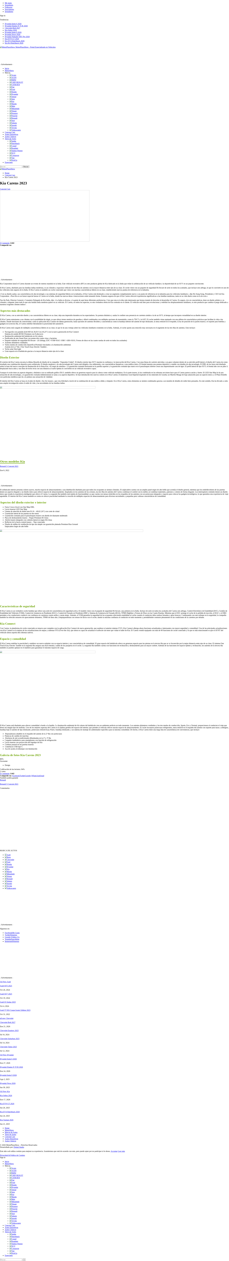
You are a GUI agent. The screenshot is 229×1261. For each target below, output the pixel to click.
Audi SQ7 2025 (6, 994)
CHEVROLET (17, 82)
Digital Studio (19, 1147)
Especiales (9, 162)
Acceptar (114, 1151)
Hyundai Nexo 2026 (12, 34)
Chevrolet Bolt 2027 (12, 28)
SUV (13, 153)
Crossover (15, 155)
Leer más (121, 1151)
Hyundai (14, 94)
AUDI (13, 77)
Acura (13, 75)
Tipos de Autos (10, 139)
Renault (14, 118)
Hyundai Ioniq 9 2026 (13, 32)
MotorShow (9, 71)
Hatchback (15, 143)
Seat (13, 121)
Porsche (14, 116)
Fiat (12, 87)
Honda (14, 92)
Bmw (9, 857)
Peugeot (14, 113)
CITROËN (15, 85)
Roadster (14, 148)
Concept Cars (10, 132)
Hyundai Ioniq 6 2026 (13, 24)
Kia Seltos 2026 (11, 30)
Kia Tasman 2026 (6, 1120)
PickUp (14, 160)
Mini (13, 106)
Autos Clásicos (10, 137)
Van (12, 158)
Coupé (13, 146)
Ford (13, 89)
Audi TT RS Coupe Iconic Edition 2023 (15, 1010)
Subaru (14, 123)
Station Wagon (17, 151)
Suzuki (14, 125)
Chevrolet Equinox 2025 (9, 1030)
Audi (8, 855)
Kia (12, 101)
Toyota (14, 128)
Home (7, 1128)
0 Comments (5, 243)
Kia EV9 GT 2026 (12, 39)
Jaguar (13, 97)
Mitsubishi (15, 109)
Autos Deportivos (11, 134)
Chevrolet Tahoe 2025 (8, 1047)
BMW (13, 80)
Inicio (7, 68)
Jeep (13, 99)
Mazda (14, 104)
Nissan (14, 111)
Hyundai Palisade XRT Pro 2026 (17, 37)
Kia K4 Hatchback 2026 (14, 43)
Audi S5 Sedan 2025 (8, 1002)
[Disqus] (114, 819)
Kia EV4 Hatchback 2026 (14, 41)
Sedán (13, 141)
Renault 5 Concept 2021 (9, 466)
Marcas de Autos (11, 1132)
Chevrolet (10, 860)
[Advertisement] (43, 55)
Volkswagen (16, 130)
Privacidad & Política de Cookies (12, 1155)
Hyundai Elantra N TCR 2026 (16, 26)
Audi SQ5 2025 (6, 986)
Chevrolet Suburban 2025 (9, 1039)
